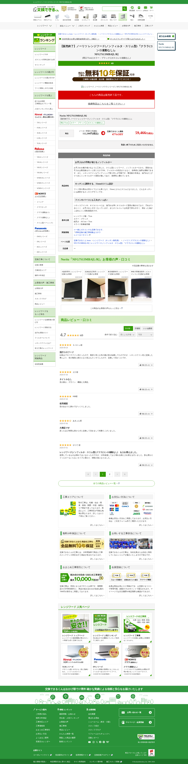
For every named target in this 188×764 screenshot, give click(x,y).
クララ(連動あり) (43, 212)
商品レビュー (40, 304)
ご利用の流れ (41, 714)
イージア (40, 202)
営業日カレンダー (43, 742)
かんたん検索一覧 (66, 734)
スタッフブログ (40, 299)
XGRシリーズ (42, 133)
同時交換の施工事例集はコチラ (88, 232)
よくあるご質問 (42, 738)
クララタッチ (42, 207)
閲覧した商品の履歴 (67, 738)
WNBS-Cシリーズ (43, 188)
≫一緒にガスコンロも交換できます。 (89, 230)
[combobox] (112, 8)
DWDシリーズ (42, 236)
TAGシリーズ (42, 123)
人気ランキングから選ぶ (44, 109)
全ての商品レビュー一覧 (104, 483)
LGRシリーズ (42, 138)
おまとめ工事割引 (43, 730)
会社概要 (91, 714)
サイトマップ (40, 65)
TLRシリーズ (42, 143)
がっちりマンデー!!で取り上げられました (127, 39)
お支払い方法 (41, 734)
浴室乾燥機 (39, 364)
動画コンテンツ (65, 742)
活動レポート (93, 738)
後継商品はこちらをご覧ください (105, 103)
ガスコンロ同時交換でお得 (45, 60)
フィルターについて (42, 338)
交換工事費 (39, 265)
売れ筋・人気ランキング (69, 718)
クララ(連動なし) (43, 217)
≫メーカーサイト (81, 235)
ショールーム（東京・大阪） (100, 722)
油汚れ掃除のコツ (41, 333)
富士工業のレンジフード (44, 348)
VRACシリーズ (42, 157)
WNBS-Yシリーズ (43, 183)
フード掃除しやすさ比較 (44, 88)
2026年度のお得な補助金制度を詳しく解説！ (80, 39)
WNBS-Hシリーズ (43, 178)
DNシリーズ (41, 242)
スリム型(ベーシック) (45, 223)
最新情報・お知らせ (67, 714)
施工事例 (38, 294)
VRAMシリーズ (42, 173)
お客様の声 (39, 288)
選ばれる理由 (93, 718)
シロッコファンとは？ (43, 343)
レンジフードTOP (41, 54)
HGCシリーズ (42, 247)
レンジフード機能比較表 (44, 83)
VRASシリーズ (42, 162)
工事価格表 (40, 726)
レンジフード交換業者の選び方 (45, 321)
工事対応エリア (40, 270)
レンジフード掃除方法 (43, 327)
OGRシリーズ (42, 128)
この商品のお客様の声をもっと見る (104, 308)
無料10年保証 (40, 275)
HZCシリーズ (42, 252)
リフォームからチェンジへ (99, 734)
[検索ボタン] (125, 8)
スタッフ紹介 (93, 726)
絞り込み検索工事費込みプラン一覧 (43, 102)
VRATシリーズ (42, 167)
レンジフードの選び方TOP (44, 78)
